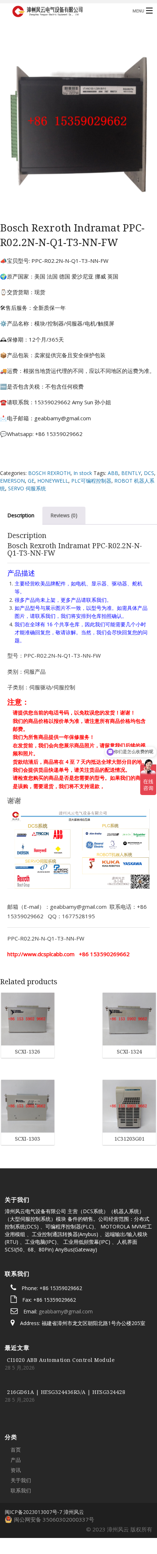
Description (20, 515)
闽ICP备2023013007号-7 (33, 1468)
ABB (113, 473)
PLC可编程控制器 (91, 480)
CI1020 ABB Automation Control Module (61, 1316)
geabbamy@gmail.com (66, 1268)
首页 (16, 1406)
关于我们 (21, 1436)
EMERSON (12, 480)
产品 (16, 1416)
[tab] (63, 515)
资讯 (16, 1426)
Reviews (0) (63, 515)
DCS (149, 473)
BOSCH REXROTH (49, 473)
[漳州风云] (62, 10)
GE (31, 480)
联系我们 (21, 1447)
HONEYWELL (52, 480)
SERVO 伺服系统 (27, 488)
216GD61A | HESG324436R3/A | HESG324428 (66, 1348)
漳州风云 (74, 1468)
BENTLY (131, 473)
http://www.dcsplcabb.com (40, 954)
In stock (82, 473)
